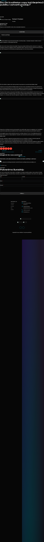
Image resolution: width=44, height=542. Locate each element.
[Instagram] (23, 227)
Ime (1, 176)
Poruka (1, 185)
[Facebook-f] (21, 227)
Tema (1, 181)
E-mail (23, 176)
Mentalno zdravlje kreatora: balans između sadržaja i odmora (18, 158)
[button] (42, 34)
